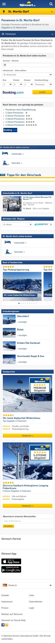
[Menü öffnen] (4, 4)
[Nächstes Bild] (50, 285)
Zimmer (27, 80)
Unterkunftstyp (41, 80)
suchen (42, 92)
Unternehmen (35, 601)
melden (41, 147)
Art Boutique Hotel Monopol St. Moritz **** (37, 198)
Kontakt (5, 595)
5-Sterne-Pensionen (15, 125)
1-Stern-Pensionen (14, 113)
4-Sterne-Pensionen (15, 122)
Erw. (5, 80)
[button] (13, 92)
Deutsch (12, 585)
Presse (4, 608)
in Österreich (21, 421)
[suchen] (51, 4)
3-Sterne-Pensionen (15, 119)
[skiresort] (27, 4)
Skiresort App (8, 554)
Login (31, 608)
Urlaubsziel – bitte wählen (14, 70)
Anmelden (8, 526)
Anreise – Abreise (11, 61)
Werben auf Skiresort (12, 614)
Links (31, 595)
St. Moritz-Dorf (18, 11)
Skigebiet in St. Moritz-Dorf (14, 27)
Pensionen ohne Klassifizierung (20, 110)
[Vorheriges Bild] (5, 285)
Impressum (7, 601)
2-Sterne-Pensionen (15, 116)
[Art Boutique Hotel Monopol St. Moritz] (8, 203)
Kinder (16, 80)
